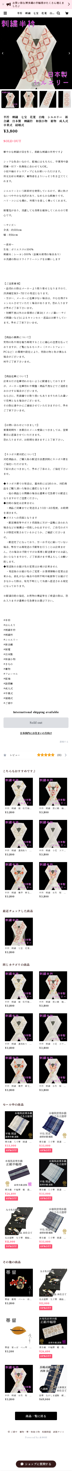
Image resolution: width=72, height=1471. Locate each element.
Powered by (32, 1437)
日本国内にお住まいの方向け (36, 733)
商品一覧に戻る (36, 1416)
